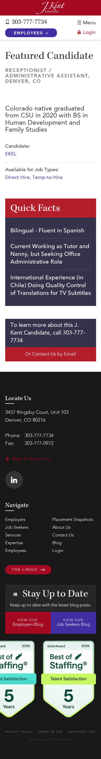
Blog (56, 543)
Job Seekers (16, 527)
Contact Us (63, 535)
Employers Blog (28, 623)
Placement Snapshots (72, 520)
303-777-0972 (39, 443)
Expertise (14, 543)
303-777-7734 (29, 22)
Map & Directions (31, 459)
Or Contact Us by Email (50, 354)
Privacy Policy (19, 732)
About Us (61, 527)
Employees (28, 33)
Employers (15, 520)
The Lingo (25, 570)
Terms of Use (50, 732)
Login (89, 32)
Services (13, 535)
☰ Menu (86, 23)
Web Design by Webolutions (50, 739)
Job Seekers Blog (73, 623)
